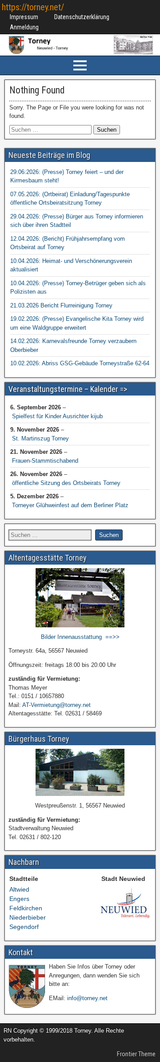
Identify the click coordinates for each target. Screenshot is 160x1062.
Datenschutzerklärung (81, 16)
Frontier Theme (136, 1054)
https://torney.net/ (33, 7)
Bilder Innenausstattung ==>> (80, 637)
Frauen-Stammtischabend (45, 460)
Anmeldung (24, 27)
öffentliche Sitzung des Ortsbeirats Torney (66, 483)
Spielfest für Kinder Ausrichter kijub (57, 416)
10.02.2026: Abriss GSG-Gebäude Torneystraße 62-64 (79, 363)
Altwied (19, 889)
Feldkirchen (25, 908)
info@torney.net (87, 998)
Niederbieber (27, 917)
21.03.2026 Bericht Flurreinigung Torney (61, 305)
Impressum (24, 16)
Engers (19, 898)
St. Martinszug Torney (40, 438)
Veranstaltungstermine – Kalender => (67, 389)
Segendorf (24, 926)
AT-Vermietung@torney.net (56, 705)
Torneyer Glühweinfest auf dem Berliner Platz (70, 505)
